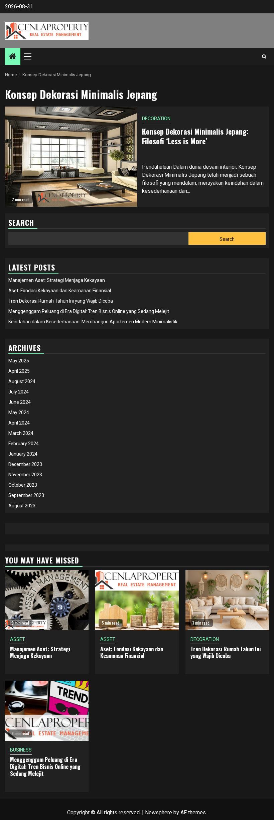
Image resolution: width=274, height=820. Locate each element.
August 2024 (21, 381)
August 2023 (21, 505)
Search (227, 239)
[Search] (264, 56)
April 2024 (19, 423)
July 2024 (18, 391)
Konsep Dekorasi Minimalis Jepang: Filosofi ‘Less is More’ (195, 136)
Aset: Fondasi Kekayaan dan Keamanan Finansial (59, 290)
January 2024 (22, 454)
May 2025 (18, 360)
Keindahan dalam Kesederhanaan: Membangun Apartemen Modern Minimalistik (92, 321)
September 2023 (26, 495)
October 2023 (22, 485)
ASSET (17, 639)
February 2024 (23, 443)
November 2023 (25, 474)
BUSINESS (21, 750)
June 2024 (19, 402)
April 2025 (19, 371)
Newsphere (158, 812)
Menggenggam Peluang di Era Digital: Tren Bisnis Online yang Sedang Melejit (88, 311)
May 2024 (18, 412)
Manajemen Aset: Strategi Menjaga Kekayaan (56, 280)
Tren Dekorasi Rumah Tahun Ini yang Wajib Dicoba (60, 301)
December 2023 (25, 464)
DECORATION (156, 118)
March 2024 (20, 433)
